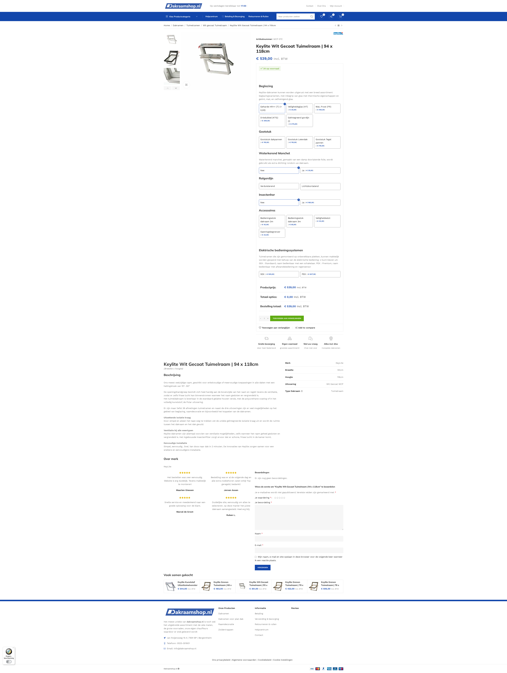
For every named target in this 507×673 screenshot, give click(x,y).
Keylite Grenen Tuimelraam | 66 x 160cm (223, 585)
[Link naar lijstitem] (190, 643)
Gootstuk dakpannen (271, 139)
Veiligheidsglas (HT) (298, 106)
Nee (262, 170)
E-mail (259, 545)
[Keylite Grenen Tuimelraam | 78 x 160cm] (314, 586)
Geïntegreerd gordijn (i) (298, 119)
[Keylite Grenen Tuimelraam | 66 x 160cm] (206, 586)
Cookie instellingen (283, 660)
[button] (168, 88)
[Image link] (190, 611)
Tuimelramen (193, 25)
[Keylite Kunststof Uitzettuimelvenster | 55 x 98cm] (170, 586)
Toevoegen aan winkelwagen (287, 318)
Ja (303, 170)
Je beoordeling (263, 502)
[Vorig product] (335, 25)
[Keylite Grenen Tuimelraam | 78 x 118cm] (278, 586)
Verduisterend (267, 186)
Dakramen (178, 25)
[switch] (8, 661)
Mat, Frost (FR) (323, 106)
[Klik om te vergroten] (186, 84)
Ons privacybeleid (221, 660)
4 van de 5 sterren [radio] (282, 498)
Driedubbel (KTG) (269, 117)
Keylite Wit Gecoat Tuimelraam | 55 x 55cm (258, 585)
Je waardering (263, 498)
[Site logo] (183, 5)
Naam (259, 533)
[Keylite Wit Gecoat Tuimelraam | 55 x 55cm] (242, 586)
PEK (304, 274)
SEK (262, 274)
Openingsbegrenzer (270, 232)
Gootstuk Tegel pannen (323, 141)
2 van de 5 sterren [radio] (277, 498)
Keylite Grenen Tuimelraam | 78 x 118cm (294, 585)
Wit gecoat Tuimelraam (215, 25)
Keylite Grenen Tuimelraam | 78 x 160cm (330, 585)
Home (167, 25)
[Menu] (13, 648)
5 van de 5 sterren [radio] (284, 498)
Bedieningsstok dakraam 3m (295, 220)
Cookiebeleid (264, 660)
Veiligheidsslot (323, 218)
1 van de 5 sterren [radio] (275, 498)
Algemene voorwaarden (244, 660)
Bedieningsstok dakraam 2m (268, 220)
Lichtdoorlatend (310, 186)
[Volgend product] (341, 25)
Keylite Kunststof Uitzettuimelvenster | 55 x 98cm (187, 585)
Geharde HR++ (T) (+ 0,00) (271, 108)
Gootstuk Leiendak (298, 139)
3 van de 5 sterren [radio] (280, 498)
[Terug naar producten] (338, 25)
